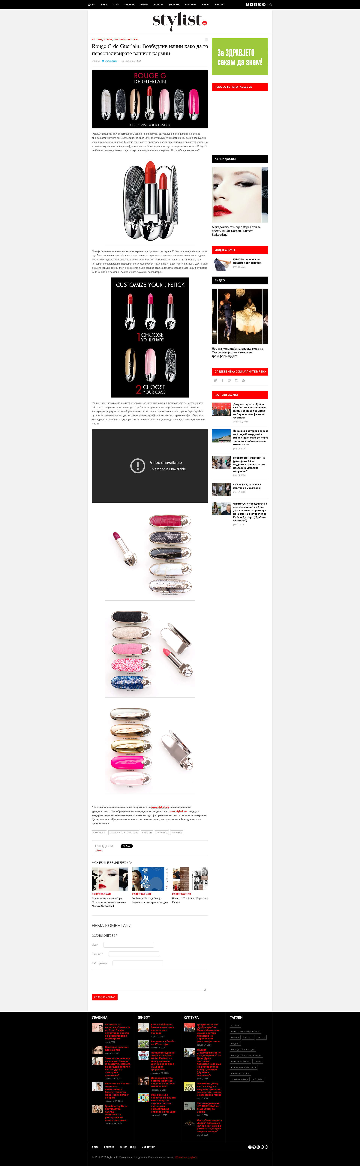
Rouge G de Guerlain (124, 833)
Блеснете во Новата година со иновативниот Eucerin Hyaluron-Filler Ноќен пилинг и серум (117, 1090)
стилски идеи (240, 1073)
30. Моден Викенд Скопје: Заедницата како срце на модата (150, 900)
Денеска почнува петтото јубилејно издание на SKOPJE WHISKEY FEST (163, 1082)
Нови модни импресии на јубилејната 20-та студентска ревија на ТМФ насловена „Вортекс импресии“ (249, 464)
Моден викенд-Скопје (245, 1031)
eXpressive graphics (186, 1157)
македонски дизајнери (246, 1055)
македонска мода (242, 1049)
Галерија (190, 4)
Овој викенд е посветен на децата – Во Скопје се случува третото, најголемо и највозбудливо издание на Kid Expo (163, 1103)
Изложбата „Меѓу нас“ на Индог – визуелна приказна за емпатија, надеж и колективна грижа (209, 1089)
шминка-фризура (126, 39)
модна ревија (240, 1061)
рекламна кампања (243, 1067)
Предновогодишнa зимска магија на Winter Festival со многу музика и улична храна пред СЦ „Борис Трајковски (163, 1061)
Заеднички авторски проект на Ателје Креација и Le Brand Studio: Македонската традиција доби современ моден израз (250, 438)
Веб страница (99, 963)
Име (95, 944)
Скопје (248, 1037)
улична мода (239, 1079)
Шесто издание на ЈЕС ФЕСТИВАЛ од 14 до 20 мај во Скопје (208, 1107)
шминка (177, 833)
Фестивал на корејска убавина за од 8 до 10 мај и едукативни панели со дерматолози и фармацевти (117, 1031)
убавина (161, 833)
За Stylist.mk (128, 1147)
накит (258, 1061)
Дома (91, 4)
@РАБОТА (174, 4)
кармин (147, 833)
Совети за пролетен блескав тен (117, 1048)
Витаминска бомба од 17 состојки (162, 1043)
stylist (97, 60)
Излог (205, 4)
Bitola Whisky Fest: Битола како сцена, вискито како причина (163, 1028)
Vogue (235, 1025)
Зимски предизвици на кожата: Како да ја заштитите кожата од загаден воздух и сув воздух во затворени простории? (117, 1067)
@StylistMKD (111, 60)
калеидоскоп (102, 39)
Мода (103, 4)
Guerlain (99, 833)
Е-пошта (97, 954)
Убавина (129, 4)
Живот (144, 4)
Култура (159, 4)
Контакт (220, 4)
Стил (116, 4)
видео (235, 1043)
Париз (235, 1037)
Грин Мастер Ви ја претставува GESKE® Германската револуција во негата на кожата (116, 1113)
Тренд (261, 1037)
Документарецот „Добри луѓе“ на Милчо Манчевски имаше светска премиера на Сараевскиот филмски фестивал (249, 411)
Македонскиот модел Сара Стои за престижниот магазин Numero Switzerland (109, 902)
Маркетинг (148, 1147)
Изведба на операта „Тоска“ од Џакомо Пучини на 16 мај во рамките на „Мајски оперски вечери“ (209, 1126)
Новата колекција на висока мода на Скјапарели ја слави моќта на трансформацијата (237, 352)
